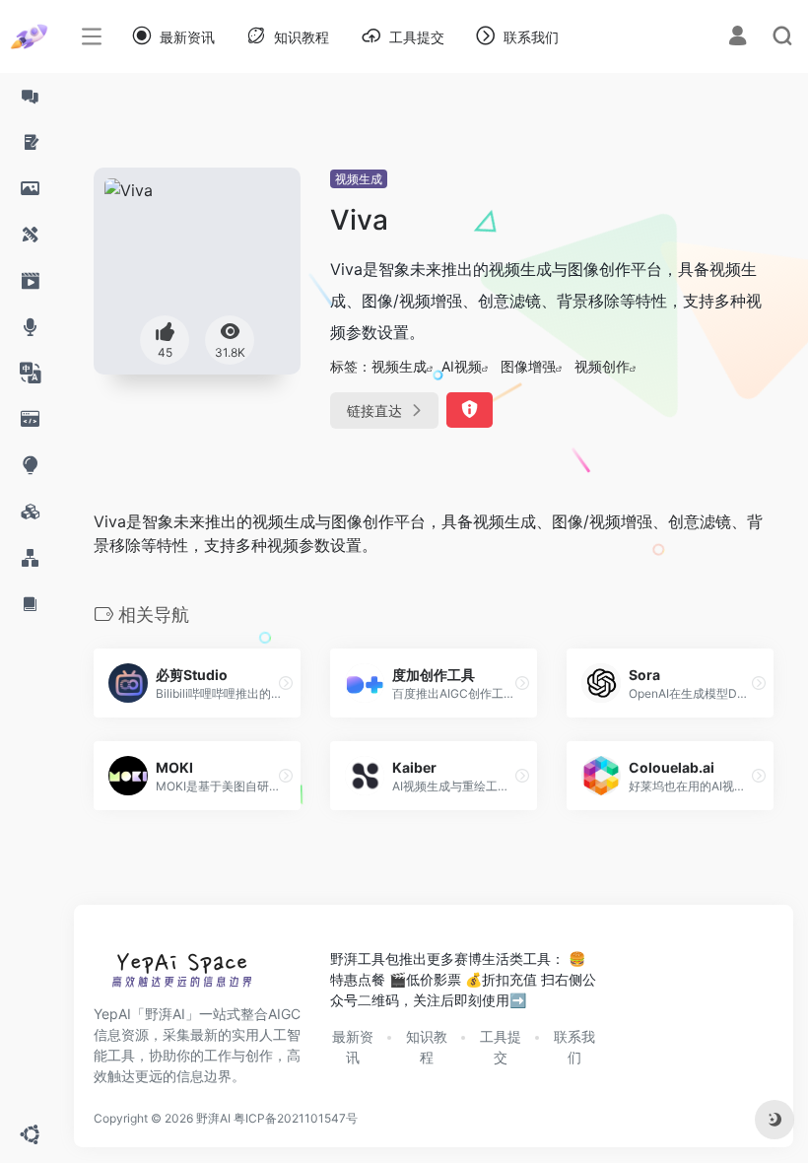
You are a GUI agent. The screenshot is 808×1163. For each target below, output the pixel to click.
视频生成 (358, 178)
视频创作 (602, 366)
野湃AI (213, 1118)
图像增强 (528, 366)
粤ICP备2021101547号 (296, 1118)
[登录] (737, 38)
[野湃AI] (182, 974)
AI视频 (461, 366)
